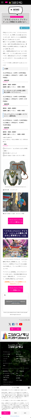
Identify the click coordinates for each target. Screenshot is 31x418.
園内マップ (18, 354)
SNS (17, 373)
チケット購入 (16, 329)
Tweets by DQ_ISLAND (15, 302)
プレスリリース (6, 384)
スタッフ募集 (19, 380)
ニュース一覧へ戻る (25, 319)
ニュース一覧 (6, 356)
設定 (25, 413)
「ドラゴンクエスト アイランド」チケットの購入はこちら (15, 221)
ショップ (5, 358)
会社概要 (18, 378)
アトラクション (6, 351)
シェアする (25, 28)
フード (4, 360)
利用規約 (5, 379)
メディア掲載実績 (20, 371)
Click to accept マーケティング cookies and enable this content (15, 302)
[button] (29, 387)
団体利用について (7, 371)
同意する (6, 413)
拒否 (15, 413)
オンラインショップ (7, 363)
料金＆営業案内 (19, 356)
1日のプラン (18, 351)
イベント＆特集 (6, 354)
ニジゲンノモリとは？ (21, 360)
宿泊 (4, 365)
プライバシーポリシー (14, 415)
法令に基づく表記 (20, 375)
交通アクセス (19, 358)
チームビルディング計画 (8, 373)
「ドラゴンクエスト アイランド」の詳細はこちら (15, 289)
